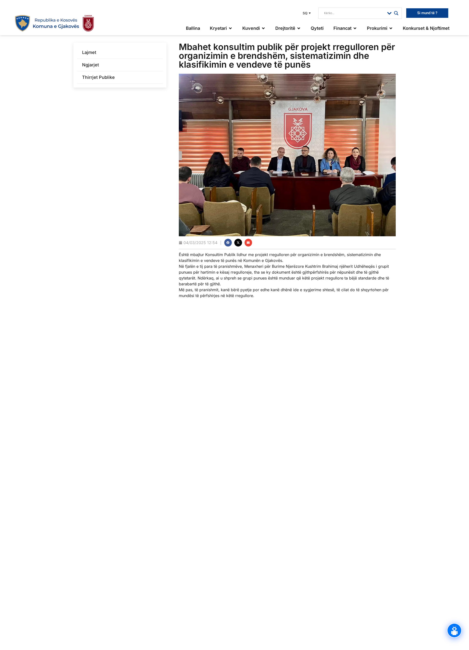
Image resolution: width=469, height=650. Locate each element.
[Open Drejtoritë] (299, 28)
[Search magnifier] (396, 13)
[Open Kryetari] (230, 28)
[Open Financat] (355, 28)
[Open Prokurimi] (391, 28)
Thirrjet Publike (98, 77)
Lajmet (89, 52)
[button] (306, 13)
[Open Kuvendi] (263, 28)
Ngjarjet (90, 64)
